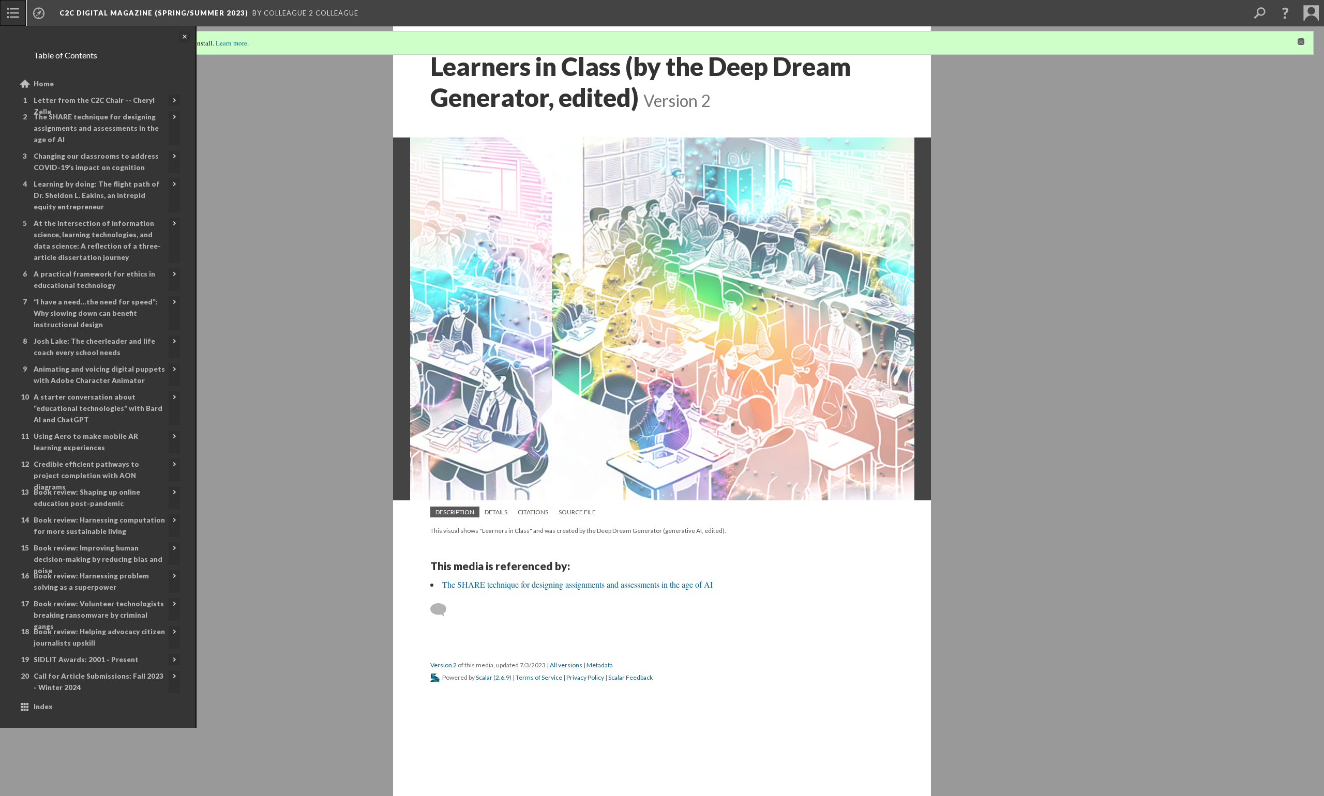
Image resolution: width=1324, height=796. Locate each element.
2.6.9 (502, 677)
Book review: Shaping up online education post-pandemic (87, 498)
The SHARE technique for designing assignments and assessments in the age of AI (96, 128)
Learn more (231, 43)
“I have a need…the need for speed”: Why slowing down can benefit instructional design (96, 313)
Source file (577, 512)
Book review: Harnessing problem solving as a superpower (91, 581)
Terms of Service (539, 677)
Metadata (599, 665)
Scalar (484, 677)
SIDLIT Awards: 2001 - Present (86, 659)
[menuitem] (13, 13)
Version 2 (443, 665)
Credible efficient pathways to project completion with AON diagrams (86, 475)
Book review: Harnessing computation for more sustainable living (99, 525)
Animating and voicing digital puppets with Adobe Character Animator (99, 375)
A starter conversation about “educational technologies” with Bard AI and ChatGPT (98, 408)
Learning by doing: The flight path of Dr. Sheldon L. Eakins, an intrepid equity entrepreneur (97, 195)
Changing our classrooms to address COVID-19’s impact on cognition (96, 162)
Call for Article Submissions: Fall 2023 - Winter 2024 (98, 682)
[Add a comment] (443, 610)
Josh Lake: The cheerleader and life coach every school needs (94, 347)
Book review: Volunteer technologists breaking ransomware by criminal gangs (99, 615)
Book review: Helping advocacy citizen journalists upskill (99, 637)
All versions (566, 665)
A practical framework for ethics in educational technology (94, 279)
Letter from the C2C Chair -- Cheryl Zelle (94, 106)
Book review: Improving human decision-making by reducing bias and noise (98, 559)
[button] (1285, 13)
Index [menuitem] (43, 706)
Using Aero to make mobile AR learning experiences (86, 442)
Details (496, 512)
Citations (533, 512)
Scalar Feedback (630, 677)
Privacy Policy (585, 677)
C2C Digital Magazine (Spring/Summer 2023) (153, 13)
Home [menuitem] (44, 84)
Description (454, 512)
